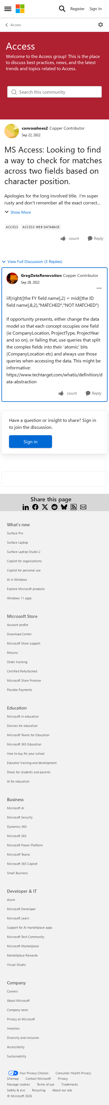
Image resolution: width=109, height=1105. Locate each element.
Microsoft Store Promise (24, 680)
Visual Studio (16, 964)
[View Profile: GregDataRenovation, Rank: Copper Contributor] (12, 278)
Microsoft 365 (16, 836)
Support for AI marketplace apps (29, 927)
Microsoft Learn (18, 918)
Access (15, 24)
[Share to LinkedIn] (26, 506)
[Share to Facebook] (35, 506)
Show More (20, 212)
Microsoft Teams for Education (28, 735)
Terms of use (45, 1084)
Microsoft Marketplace (23, 946)
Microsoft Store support (23, 643)
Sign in (30, 441)
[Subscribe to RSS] (74, 506)
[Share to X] (45, 506)
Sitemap (13, 1078)
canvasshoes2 (35, 128)
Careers (12, 991)
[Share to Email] (83, 506)
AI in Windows (17, 579)
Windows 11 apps (19, 598)
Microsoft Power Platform (25, 845)
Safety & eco (16, 1090)
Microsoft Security (20, 817)
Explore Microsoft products (26, 589)
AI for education (18, 781)
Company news (17, 1010)
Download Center (19, 634)
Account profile (17, 625)
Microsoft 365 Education (24, 744)
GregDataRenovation (41, 275)
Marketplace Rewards (22, 955)
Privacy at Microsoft (21, 1019)
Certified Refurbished (22, 671)
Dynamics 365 (17, 826)
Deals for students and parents (29, 772)
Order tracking (17, 662)
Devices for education (22, 725)
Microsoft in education (23, 716)
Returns (12, 652)
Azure (11, 899)
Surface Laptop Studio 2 (23, 551)
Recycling (38, 1090)
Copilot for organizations (24, 561)
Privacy (63, 1078)
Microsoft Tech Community (25, 937)
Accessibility (15, 1047)
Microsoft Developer (21, 909)
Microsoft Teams (18, 854)
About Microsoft (18, 1000)
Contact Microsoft (38, 1078)
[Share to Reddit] (54, 506)
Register (77, 8)
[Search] (62, 8)
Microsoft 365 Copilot (22, 863)
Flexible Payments (19, 689)
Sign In (96, 8)
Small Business (17, 873)
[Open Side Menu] (7, 8)
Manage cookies (18, 1084)
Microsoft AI (15, 808)
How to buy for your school (25, 753)
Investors (13, 1028)
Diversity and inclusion (23, 1037)
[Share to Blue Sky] (64, 506)
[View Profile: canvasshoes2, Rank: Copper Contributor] (11, 131)
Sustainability (16, 1056)
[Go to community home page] (20, 8)
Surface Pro (15, 533)
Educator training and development (32, 763)
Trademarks (69, 1084)
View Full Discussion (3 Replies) (35, 261)
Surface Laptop (17, 542)
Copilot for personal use (24, 570)
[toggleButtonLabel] (101, 25)
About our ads (62, 1090)
